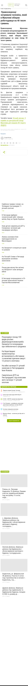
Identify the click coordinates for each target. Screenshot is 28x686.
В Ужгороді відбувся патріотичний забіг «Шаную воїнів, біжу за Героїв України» (13, 217)
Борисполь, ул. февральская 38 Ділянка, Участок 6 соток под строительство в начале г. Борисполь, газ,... (13, 577)
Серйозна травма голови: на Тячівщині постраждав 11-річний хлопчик (12, 206)
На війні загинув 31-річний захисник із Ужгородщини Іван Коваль (13, 368)
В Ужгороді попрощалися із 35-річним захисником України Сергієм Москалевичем (13, 280)
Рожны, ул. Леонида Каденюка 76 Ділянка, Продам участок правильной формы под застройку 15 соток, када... (14, 493)
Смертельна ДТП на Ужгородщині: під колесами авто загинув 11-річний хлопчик (14, 379)
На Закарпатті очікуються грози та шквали (14, 249)
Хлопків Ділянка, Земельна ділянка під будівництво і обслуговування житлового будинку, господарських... (12, 550)
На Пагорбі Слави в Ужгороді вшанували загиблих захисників (13, 259)
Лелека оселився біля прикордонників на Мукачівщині (10, 239)
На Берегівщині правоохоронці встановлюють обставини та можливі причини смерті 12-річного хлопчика (13, 356)
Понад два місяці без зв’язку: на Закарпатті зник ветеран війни (13, 269)
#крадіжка (3, 133)
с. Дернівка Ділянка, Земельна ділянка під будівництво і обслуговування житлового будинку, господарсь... (13, 522)
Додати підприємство (14, 420)
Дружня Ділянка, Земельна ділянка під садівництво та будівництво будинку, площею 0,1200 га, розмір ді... (13, 591)
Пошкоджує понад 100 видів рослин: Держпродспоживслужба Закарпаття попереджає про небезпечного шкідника (14, 342)
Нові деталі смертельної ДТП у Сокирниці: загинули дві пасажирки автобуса (13, 228)
